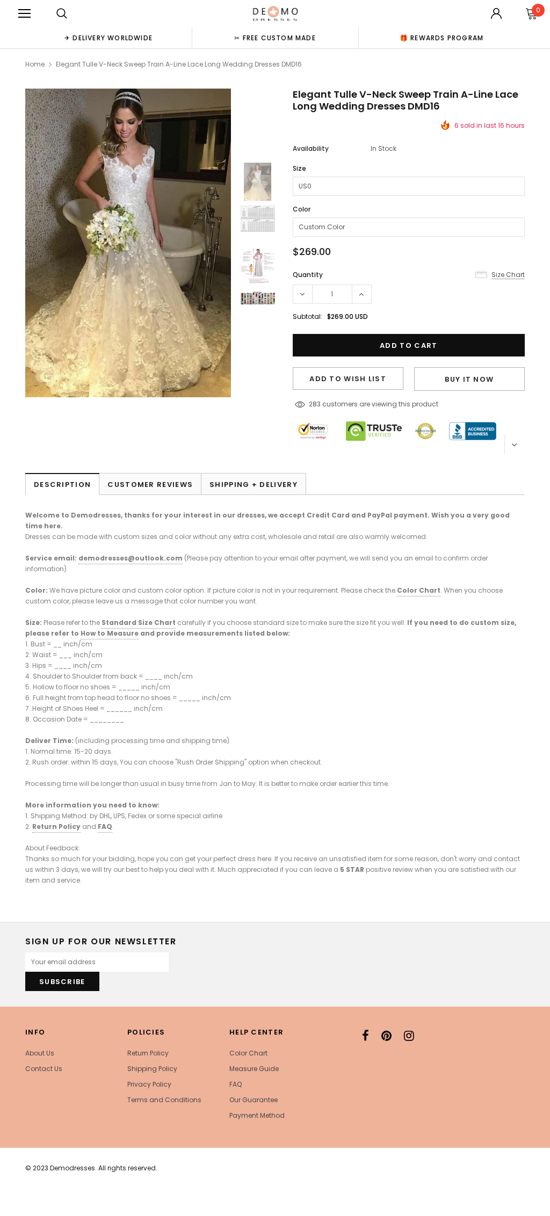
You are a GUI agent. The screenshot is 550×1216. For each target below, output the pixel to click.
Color (301, 209)
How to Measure (110, 633)
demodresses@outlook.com (130, 558)
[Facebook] (365, 1036)
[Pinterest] (386, 1036)
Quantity (308, 274)
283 (315, 404)
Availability (311, 148)
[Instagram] (409, 1036)
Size (299, 168)
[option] (108, 37)
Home (35, 64)
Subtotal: (307, 316)
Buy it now (469, 379)
